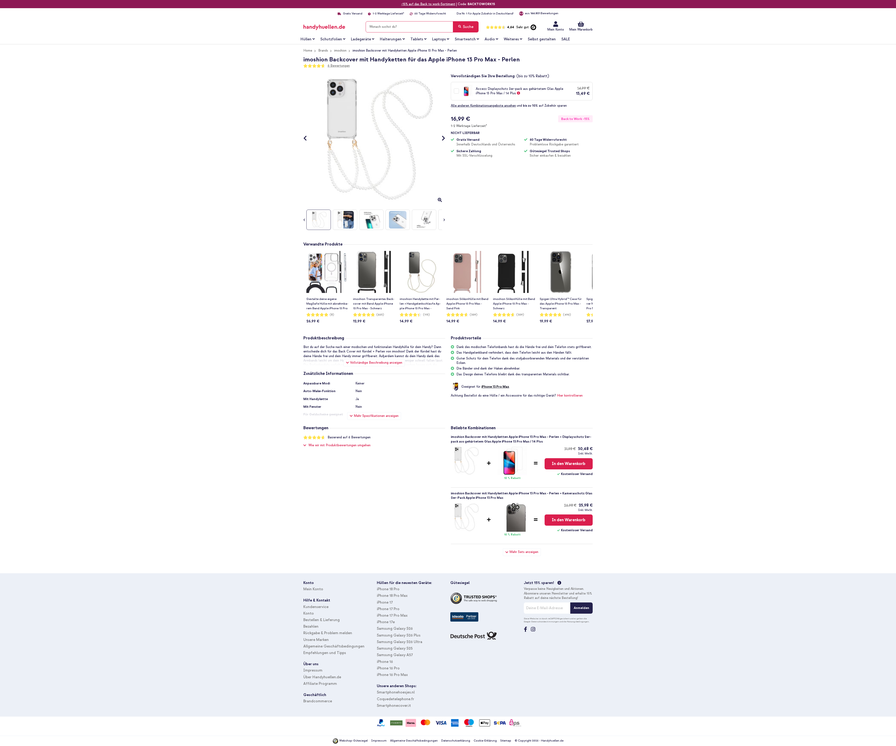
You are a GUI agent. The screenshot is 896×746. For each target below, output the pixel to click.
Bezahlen (310, 626)
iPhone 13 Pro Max (495, 387)
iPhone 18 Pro (388, 589)
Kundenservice (316, 607)
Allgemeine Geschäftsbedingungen (333, 646)
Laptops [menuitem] (439, 39)
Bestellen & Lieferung (321, 620)
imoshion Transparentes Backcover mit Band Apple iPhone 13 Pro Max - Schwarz (373, 303)
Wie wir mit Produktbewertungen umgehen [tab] (339, 445)
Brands (323, 51)
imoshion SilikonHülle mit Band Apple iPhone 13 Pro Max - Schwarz (514, 303)
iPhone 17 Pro (388, 609)
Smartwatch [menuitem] (465, 39)
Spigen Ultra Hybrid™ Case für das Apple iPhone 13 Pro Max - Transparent (561, 303)
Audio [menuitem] (490, 39)
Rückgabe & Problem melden (327, 633)
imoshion (340, 51)
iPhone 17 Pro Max (392, 615)
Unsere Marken (316, 639)
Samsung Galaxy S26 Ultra (399, 642)
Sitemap (505, 740)
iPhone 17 (385, 602)
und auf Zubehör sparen (509, 106)
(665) (380, 315)
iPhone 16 (385, 661)
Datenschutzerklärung (455, 740)
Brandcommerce (317, 701)
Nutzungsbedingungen (578, 621)
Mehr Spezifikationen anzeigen (376, 416)
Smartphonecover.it (394, 705)
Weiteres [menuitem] (511, 39)
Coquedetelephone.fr (395, 699)
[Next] (441, 139)
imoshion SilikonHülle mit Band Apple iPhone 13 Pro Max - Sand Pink (467, 303)
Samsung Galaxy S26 (395, 628)
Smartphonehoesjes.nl (396, 692)
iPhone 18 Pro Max (392, 595)
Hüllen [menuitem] (306, 39)
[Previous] (307, 139)
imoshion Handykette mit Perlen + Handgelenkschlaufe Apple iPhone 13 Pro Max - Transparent (420, 304)
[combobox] (422, 26)
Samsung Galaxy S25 (395, 648)
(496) (567, 315)
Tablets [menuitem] (416, 39)
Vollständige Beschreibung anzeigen (376, 363)
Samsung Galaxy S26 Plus (398, 635)
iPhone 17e (386, 622)
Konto (308, 613)
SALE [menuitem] (565, 39)
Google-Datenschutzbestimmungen (541, 621)
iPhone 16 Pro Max (392, 674)
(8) (332, 315)
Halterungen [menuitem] (391, 39)
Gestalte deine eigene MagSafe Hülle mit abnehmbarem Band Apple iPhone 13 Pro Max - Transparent (327, 304)
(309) (473, 315)
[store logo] (331, 26)
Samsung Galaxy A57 (395, 655)
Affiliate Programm (320, 683)
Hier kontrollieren (570, 396)
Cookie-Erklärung (485, 740)
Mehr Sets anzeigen (523, 552)
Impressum (312, 670)
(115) (426, 315)
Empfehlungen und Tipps (324, 653)
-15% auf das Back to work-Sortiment (428, 4)
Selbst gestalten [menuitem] (542, 39)
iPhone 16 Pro (388, 668)
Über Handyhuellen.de (322, 677)
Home (307, 51)
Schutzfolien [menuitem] (331, 39)
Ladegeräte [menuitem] (361, 39)
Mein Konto (555, 30)
